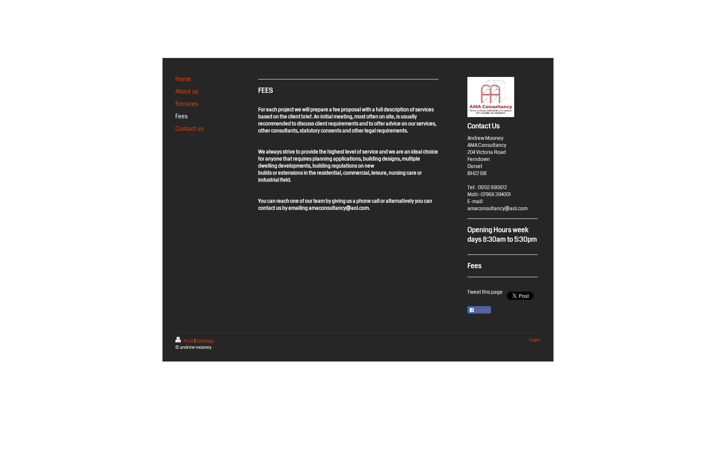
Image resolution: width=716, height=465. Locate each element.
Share (481, 310)
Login (534, 340)
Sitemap (204, 341)
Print (188, 341)
